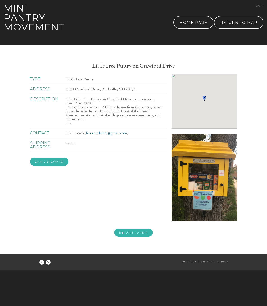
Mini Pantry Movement (34, 18)
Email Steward (49, 161)
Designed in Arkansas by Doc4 (205, 262)
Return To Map (238, 22)
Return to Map (133, 232)
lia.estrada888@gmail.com (106, 133)
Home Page (193, 22)
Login (259, 5)
